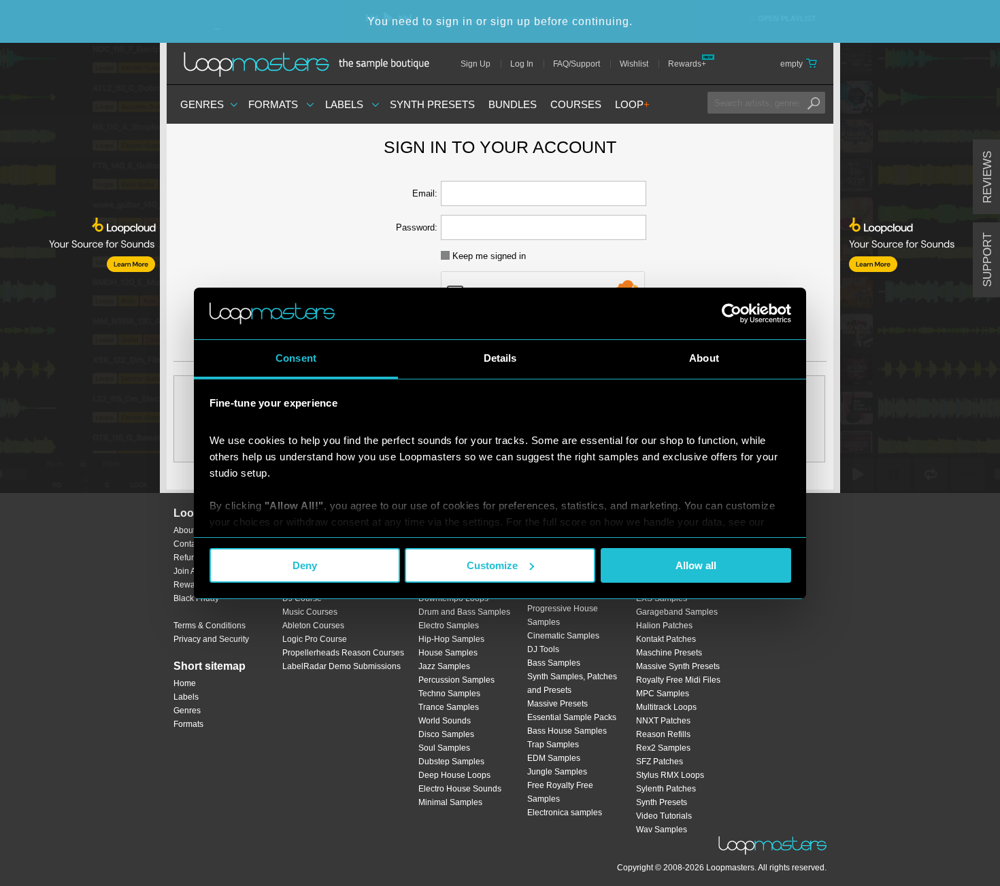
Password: (416, 227)
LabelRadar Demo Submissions (341, 666)
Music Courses (309, 612)
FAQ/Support (576, 64)
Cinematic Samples (563, 636)
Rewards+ (687, 64)
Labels (344, 104)
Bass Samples (553, 663)
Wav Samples (661, 829)
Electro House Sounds (459, 789)
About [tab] (704, 358)
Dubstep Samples (451, 761)
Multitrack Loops (666, 707)
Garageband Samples (677, 612)
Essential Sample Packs (571, 717)
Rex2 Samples (663, 748)
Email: (424, 193)
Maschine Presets (669, 653)
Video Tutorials (664, 816)
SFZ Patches (659, 761)
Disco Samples (446, 734)
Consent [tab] (296, 358)
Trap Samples (553, 744)
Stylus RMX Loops (670, 775)
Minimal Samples (450, 802)
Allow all (696, 565)
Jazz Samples (444, 666)
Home (184, 683)
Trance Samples (448, 707)
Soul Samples (444, 748)
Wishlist (634, 64)
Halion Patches (664, 625)
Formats (273, 104)
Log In (521, 64)
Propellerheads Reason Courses (343, 653)
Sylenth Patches (666, 789)
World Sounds (444, 721)
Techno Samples (449, 693)
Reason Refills (663, 734)
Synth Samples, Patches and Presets (572, 683)
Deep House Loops (454, 775)
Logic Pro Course (314, 639)
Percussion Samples (456, 680)
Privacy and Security (211, 639)
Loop (632, 104)
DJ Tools (543, 649)
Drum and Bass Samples (464, 612)
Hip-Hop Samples (451, 639)
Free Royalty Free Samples (560, 792)
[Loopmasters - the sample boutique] (311, 64)
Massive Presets (557, 704)
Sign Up (475, 64)
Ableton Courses (313, 625)
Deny (305, 565)
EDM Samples (553, 758)
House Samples (448, 653)
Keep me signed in (488, 256)
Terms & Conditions (209, 625)
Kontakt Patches (666, 639)
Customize (492, 565)
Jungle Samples (557, 772)
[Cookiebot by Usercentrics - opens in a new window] (731, 313)
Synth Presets (432, 104)
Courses (575, 104)
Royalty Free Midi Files (678, 680)
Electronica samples (564, 812)
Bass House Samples (567, 731)
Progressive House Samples (562, 615)
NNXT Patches (663, 721)
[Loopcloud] (80, 279)
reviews (987, 177)
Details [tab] (500, 358)
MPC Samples (662, 693)
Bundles (512, 104)
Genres (202, 104)
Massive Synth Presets (678, 666)
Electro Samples (448, 625)
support (987, 260)
